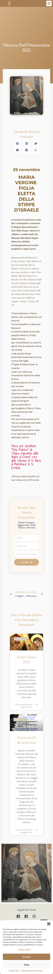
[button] (48, 923)
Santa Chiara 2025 (26, 660)
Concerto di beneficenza (26, 740)
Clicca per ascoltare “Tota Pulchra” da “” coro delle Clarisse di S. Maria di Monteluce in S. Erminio (26, 457)
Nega (26, 964)
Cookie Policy (14, 970)
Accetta (26, 956)
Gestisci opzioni (24, 949)
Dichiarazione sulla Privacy (32, 970)
